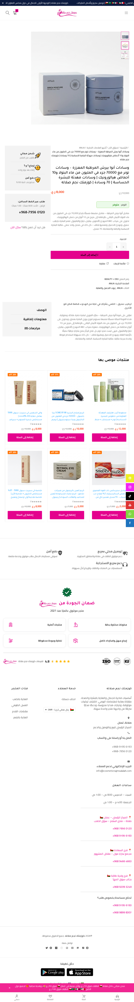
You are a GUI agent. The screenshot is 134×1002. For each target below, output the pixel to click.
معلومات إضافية (35, 319)
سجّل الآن (15, 227)
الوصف (42, 310)
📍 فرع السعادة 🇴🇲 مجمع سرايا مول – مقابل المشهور (113, 852)
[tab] (29, 310)
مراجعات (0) (32, 328)
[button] (104, 263)
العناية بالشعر (20, 717)
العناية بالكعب (20, 699)
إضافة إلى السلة (88, 254)
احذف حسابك (69, 699)
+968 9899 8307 (122, 912)
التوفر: (123, 205)
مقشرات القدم (20, 711)
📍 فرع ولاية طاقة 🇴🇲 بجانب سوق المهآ (119, 877)
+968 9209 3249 (122, 887)
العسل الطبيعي (19, 705)
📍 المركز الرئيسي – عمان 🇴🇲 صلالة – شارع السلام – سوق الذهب (113, 819)
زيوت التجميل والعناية (106, 288)
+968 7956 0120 (122, 828)
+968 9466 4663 (122, 861)
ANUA (111, 283)
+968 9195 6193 (122, 835)
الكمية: (123, 239)
